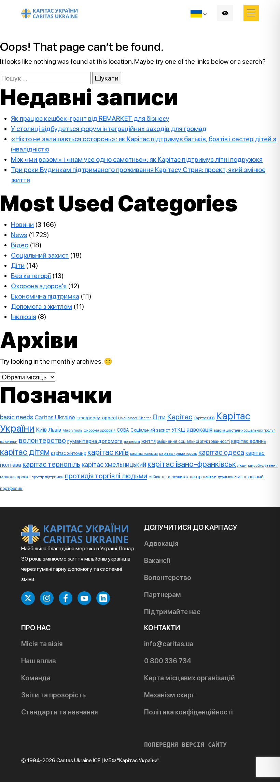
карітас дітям (25, 452)
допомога (132, 441)
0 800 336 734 (167, 661)
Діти (18, 265)
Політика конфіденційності (188, 712)
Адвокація (161, 543)
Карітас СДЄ (204, 418)
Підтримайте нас (172, 612)
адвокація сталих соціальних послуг (244, 430)
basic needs (16, 417)
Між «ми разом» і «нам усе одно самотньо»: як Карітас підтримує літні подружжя (137, 159)
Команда (36, 678)
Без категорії (31, 276)
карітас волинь (248, 441)
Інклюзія (23, 317)
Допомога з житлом (41, 306)
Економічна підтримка (45, 296)
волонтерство (42, 440)
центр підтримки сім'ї (222, 477)
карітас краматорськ (178, 453)
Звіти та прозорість (53, 695)
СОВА (123, 430)
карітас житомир (68, 453)
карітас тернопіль (51, 464)
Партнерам (162, 595)
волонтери (8, 441)
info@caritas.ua (168, 644)
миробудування (263, 465)
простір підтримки (47, 477)
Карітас (179, 416)
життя (148, 441)
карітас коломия (144, 453)
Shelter (145, 418)
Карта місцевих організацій (189, 678)
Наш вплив (38, 661)
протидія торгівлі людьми (106, 476)
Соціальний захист (40, 255)
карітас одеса (221, 452)
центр (195, 476)
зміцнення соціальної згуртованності (193, 441)
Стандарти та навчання (59, 712)
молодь (7, 476)
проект (23, 476)
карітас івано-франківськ (192, 464)
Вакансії (157, 560)
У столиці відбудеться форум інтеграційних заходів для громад (109, 129)
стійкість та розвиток (168, 476)
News (19, 235)
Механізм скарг (169, 695)
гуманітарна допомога (95, 441)
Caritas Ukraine (54, 417)
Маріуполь (72, 430)
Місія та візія (42, 644)
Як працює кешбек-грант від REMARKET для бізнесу (90, 118)
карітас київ (108, 452)
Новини (22, 224)
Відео (19, 245)
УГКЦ (178, 429)
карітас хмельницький (114, 464)
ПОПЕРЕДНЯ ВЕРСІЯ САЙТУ (185, 744)
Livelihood (127, 417)
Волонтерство (167, 578)
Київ (41, 429)
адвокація (199, 429)
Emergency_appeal (96, 417)
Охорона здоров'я (39, 286)
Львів (54, 429)
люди (242, 465)
